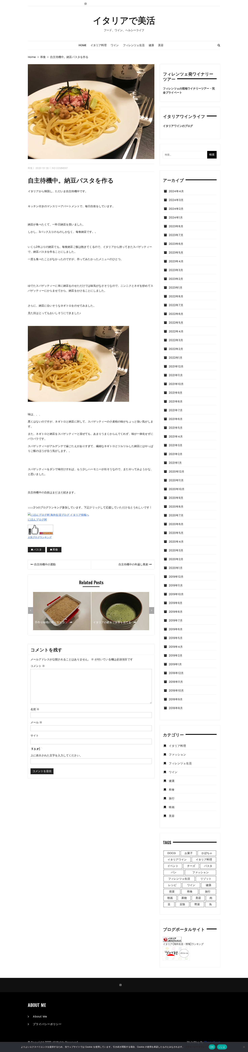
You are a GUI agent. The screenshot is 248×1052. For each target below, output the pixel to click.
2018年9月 (176, 699)
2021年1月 (175, 463)
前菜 (172, 891)
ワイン (115, 45)
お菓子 (189, 853)
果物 (184, 898)
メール (36, 722)
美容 (160, 45)
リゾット (205, 879)
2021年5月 (176, 428)
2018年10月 (176, 691)
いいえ (222, 1047)
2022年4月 (176, 331)
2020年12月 (176, 472)
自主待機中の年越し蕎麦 (133, 564)
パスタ (38, 550)
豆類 (182, 904)
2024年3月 (176, 200)
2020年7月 (176, 515)
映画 (172, 807)
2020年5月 (176, 533)
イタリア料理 (98, 45)
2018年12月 (176, 673)
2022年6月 (176, 314)
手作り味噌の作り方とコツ (51, 622)
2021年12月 (176, 366)
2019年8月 (176, 612)
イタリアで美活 (124, 20)
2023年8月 (176, 226)
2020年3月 (176, 550)
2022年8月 (176, 296)
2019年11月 (176, 585)
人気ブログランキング (40, 537)
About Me (40, 1016)
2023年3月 (176, 270)
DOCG (171, 853)
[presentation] (30, 610)
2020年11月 (176, 480)
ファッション (177, 755)
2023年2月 (176, 279)
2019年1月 (175, 664)
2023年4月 (176, 261)
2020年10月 (177, 489)
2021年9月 (176, 393)
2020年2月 (176, 559)
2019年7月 (176, 620)
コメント (38, 666)
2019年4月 (176, 647)
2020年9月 (176, 498)
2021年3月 (176, 445)
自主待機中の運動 (45, 564)
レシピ (172, 885)
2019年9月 (176, 603)
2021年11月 (176, 375)
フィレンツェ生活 (134, 45)
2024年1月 (176, 217)
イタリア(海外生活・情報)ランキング (183, 944)
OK (212, 1047)
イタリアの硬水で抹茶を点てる (112, 622)
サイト (35, 735)
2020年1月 (176, 568)
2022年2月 (176, 349)
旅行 (172, 798)
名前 (35, 709)
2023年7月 (176, 235)
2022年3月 (176, 340)
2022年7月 (176, 305)
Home (82, 45)
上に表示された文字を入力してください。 (56, 755)
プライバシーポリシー (47, 1024)
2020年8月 (176, 507)
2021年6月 (176, 419)
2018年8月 (176, 708)
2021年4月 (176, 436)
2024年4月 (176, 191)
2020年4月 (176, 542)
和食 (30, 168)
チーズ (191, 866)
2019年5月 (176, 638)
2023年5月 (176, 253)
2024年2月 (176, 209)
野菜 (197, 904)
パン (173, 872)
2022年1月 (176, 358)
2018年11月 (176, 682)
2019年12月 (176, 577)
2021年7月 (176, 410)
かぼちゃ (206, 853)
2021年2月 (176, 454)
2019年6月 (176, 629)
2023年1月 (176, 288)
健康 (151, 45)
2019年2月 (176, 655)
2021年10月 (176, 384)
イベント (172, 866)
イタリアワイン (177, 859)
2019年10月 (176, 594)
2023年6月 (176, 244)
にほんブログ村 (37, 520)
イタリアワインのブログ (178, 126)
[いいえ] (243, 1047)
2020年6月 (176, 524)
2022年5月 (176, 323)
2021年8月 (176, 401)
